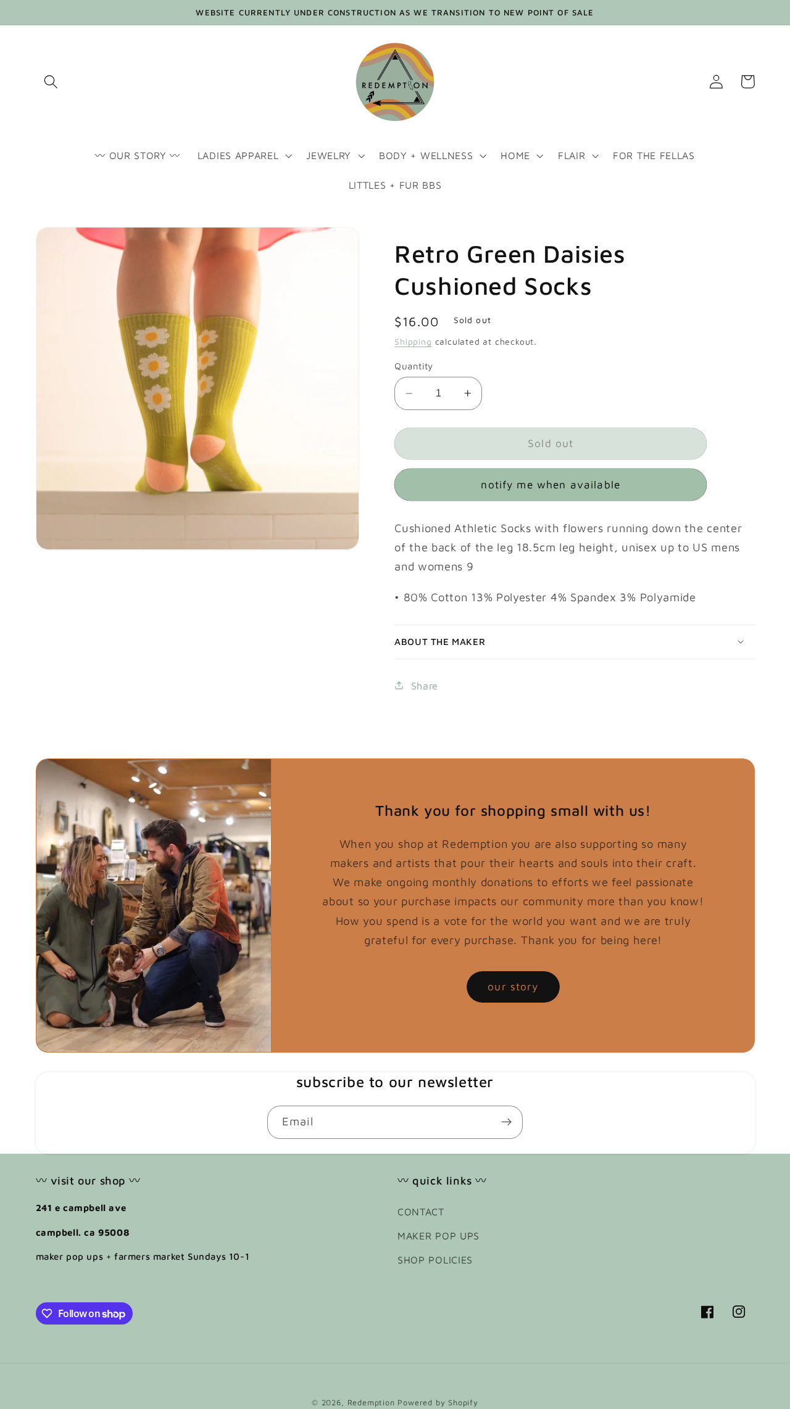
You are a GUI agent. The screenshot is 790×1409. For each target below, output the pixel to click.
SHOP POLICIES (435, 1259)
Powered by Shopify (437, 1402)
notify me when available (550, 484)
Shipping (412, 342)
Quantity (413, 366)
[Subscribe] (506, 1122)
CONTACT (420, 1211)
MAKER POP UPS (438, 1235)
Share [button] (424, 685)
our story (513, 986)
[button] (51, 81)
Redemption (371, 1402)
